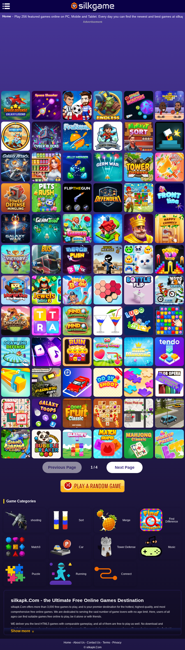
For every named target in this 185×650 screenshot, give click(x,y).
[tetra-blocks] (46, 320)
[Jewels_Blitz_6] (46, 290)
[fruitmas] (77, 136)
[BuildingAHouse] (169, 320)
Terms (106, 642)
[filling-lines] (107, 351)
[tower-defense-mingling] (15, 197)
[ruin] (77, 351)
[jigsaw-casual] (138, 382)
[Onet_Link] (107, 413)
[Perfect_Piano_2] (46, 351)
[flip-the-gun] (77, 197)
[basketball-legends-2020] (169, 105)
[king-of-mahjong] (138, 351)
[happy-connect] (169, 228)
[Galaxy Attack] (15, 167)
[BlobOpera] (169, 382)
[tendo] (169, 351)
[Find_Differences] (77, 320)
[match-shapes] (107, 443)
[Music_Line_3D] (15, 382)
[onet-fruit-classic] (77, 413)
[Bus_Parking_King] (46, 259)
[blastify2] (77, 443)
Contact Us (93, 642)
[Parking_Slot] (169, 413)
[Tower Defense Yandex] (138, 167)
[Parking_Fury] (46, 382)
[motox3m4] (169, 290)
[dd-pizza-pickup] (138, 413)
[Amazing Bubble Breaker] (46, 443)
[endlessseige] (107, 105)
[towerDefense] (107, 136)
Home (6, 16)
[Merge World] (107, 228)
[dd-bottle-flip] (138, 290)
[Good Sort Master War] (46, 167)
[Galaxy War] (15, 228)
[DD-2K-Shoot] (107, 382)
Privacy (116, 642)
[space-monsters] (138, 105)
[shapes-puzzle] (107, 290)
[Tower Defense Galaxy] (15, 105)
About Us (79, 642)
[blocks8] (169, 443)
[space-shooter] (46, 105)
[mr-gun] (169, 136)
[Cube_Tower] (46, 136)
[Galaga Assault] (107, 167)
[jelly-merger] (77, 167)
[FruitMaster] (169, 167)
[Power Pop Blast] (169, 259)
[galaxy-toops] (46, 413)
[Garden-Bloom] (77, 228)
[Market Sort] (138, 136)
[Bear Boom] (77, 290)
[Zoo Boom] (138, 197)
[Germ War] (46, 228)
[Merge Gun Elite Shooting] (15, 290)
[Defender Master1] (107, 197)
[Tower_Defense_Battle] (15, 136)
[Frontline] (169, 197)
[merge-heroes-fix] (15, 259)
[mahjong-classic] (138, 443)
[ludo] (138, 320)
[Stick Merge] (107, 259)
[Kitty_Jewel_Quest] (138, 259)
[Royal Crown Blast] (138, 228)
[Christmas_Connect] (15, 413)
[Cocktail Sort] (107, 320)
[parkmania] (77, 382)
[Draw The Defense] (15, 351)
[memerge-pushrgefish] (77, 259)
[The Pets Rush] (46, 197)
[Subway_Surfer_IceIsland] (15, 443)
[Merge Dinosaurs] (15, 320)
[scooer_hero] (77, 105)
